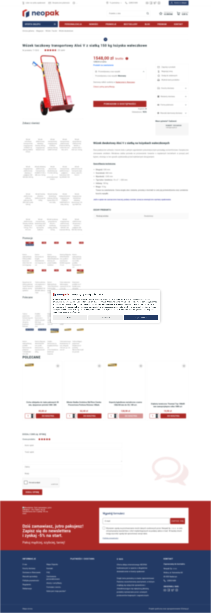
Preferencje (105, 318)
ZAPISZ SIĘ (177, 521)
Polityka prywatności (110, 538)
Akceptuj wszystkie (141, 318)
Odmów (70, 318)
